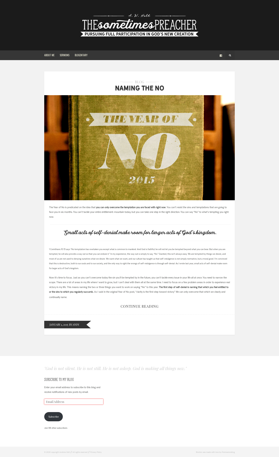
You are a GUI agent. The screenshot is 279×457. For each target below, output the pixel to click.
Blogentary (81, 55)
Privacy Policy (96, 452)
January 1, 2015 (59, 324)
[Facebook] (221, 55)
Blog (139, 81)
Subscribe (53, 416)
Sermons (64, 55)
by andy (74, 324)
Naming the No (139, 88)
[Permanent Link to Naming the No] (139, 199)
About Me (49, 55)
